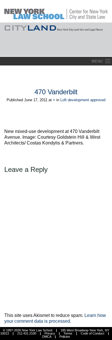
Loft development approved (82, 100)
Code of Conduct (92, 333)
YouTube (107, 50)
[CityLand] (56, 10)
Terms (67, 333)
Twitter (96, 50)
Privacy (50, 333)
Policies (64, 336)
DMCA (46, 336)
